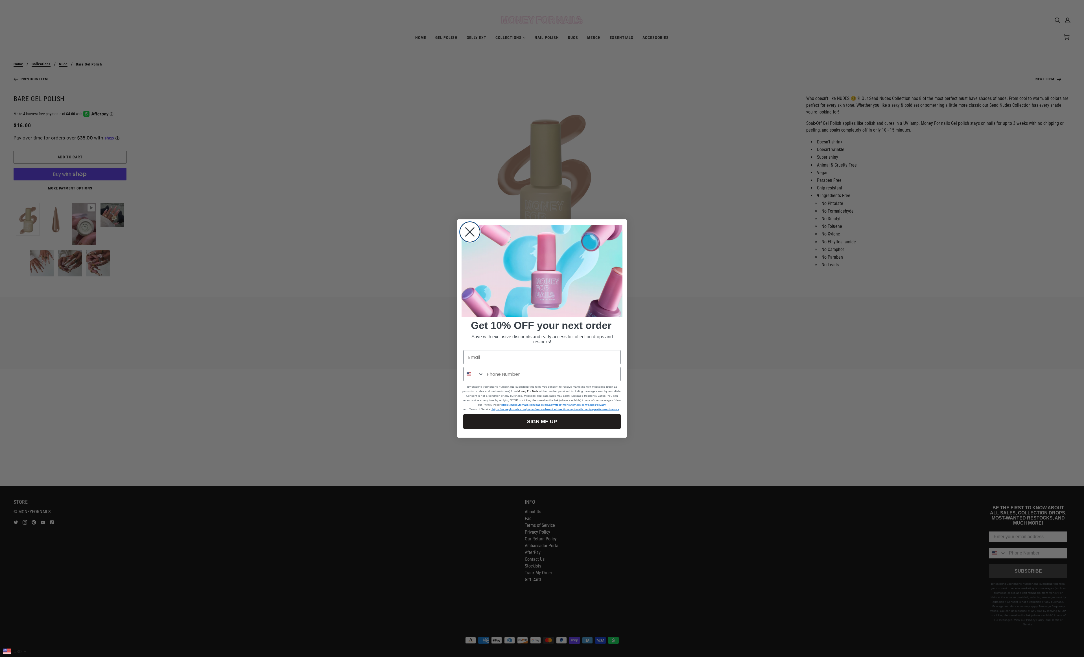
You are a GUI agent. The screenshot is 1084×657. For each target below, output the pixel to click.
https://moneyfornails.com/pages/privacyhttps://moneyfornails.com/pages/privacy (553, 404)
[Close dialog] (470, 232)
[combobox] (474, 374)
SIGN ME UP (542, 421)
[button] (542, 271)
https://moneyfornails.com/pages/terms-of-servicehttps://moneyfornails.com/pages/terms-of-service (555, 409)
